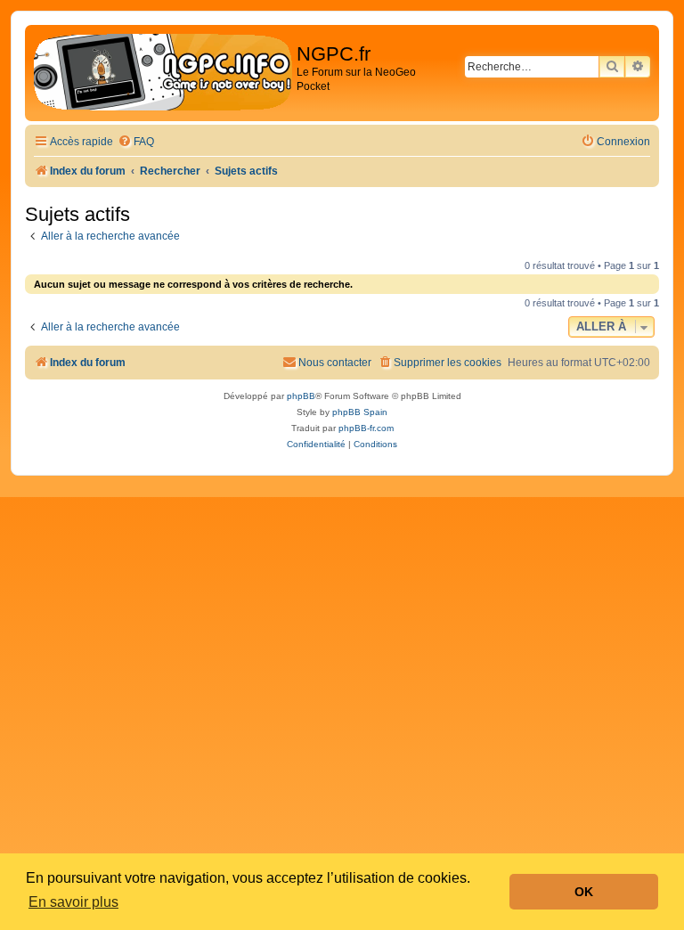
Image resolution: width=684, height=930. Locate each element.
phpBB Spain (359, 412)
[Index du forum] (163, 73)
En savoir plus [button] (73, 902)
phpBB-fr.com (366, 428)
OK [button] (583, 892)
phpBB (301, 396)
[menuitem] (136, 142)
